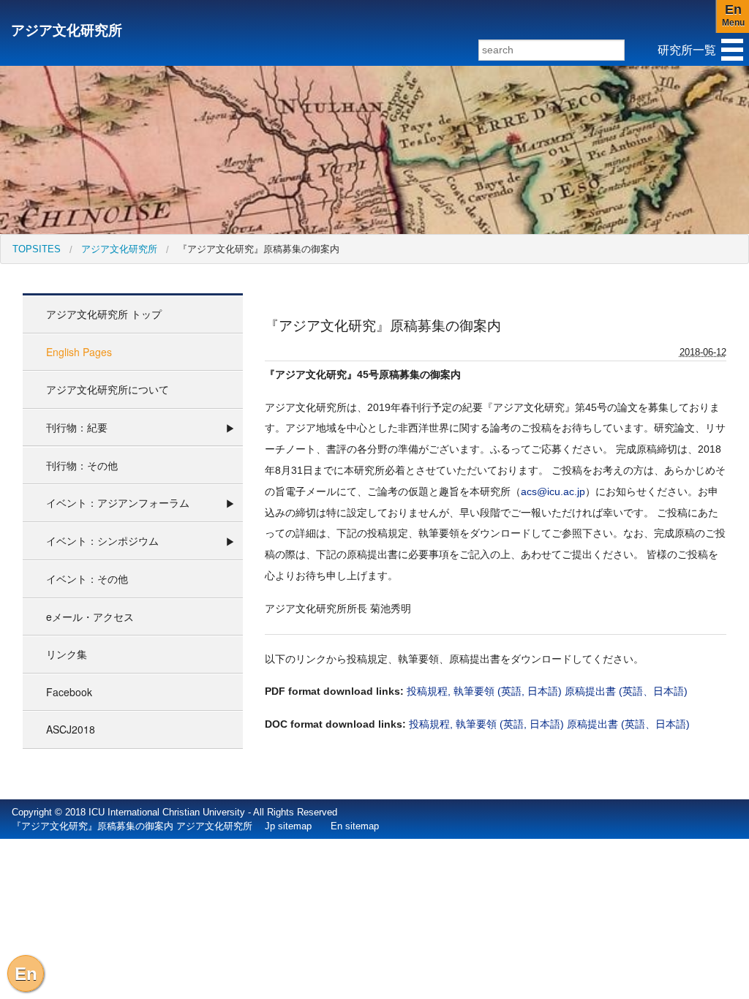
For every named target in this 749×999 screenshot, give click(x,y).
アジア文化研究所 (66, 30)
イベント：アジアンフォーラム (117, 502)
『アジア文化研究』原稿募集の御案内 (258, 249)
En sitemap (355, 826)
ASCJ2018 (70, 729)
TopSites (36, 249)
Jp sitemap (288, 826)
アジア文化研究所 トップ (104, 313)
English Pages (79, 351)
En (26, 974)
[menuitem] (36, 249)
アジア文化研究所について (107, 389)
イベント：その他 (87, 578)
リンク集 (66, 653)
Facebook (69, 692)
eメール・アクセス (90, 616)
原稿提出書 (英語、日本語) (626, 691)
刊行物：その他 (82, 465)
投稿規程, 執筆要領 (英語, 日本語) (484, 691)
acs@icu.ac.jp (553, 491)
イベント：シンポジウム (102, 540)
